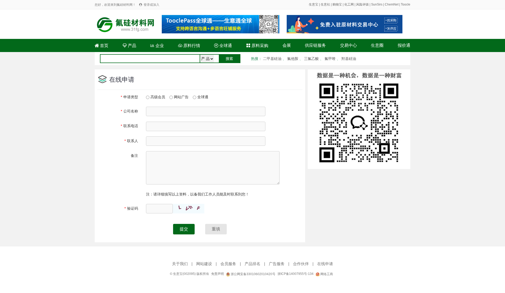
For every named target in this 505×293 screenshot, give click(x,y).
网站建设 (204, 263)
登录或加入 (151, 5)
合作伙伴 (301, 263)
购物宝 (337, 4)
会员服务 (228, 263)
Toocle (405, 4)
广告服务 (277, 263)
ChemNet (391, 4)
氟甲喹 (330, 58)
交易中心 (348, 45)
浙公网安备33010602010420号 (252, 274)
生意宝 (313, 4)
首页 (101, 45)
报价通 (404, 45)
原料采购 (257, 45)
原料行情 (189, 45)
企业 (157, 45)
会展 (286, 45)
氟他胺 (292, 58)
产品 (129, 45)
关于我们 (180, 263)
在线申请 (325, 263)
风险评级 (362, 4)
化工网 (349, 4)
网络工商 (326, 274)
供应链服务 (315, 45)
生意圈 (377, 45)
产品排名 (252, 263)
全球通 (223, 45)
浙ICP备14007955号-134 (295, 274)
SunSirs (376, 4)
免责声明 (217, 274)
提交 (184, 229)
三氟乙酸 (311, 58)
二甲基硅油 (272, 58)
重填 (216, 229)
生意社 (325, 4)
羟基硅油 (348, 58)
